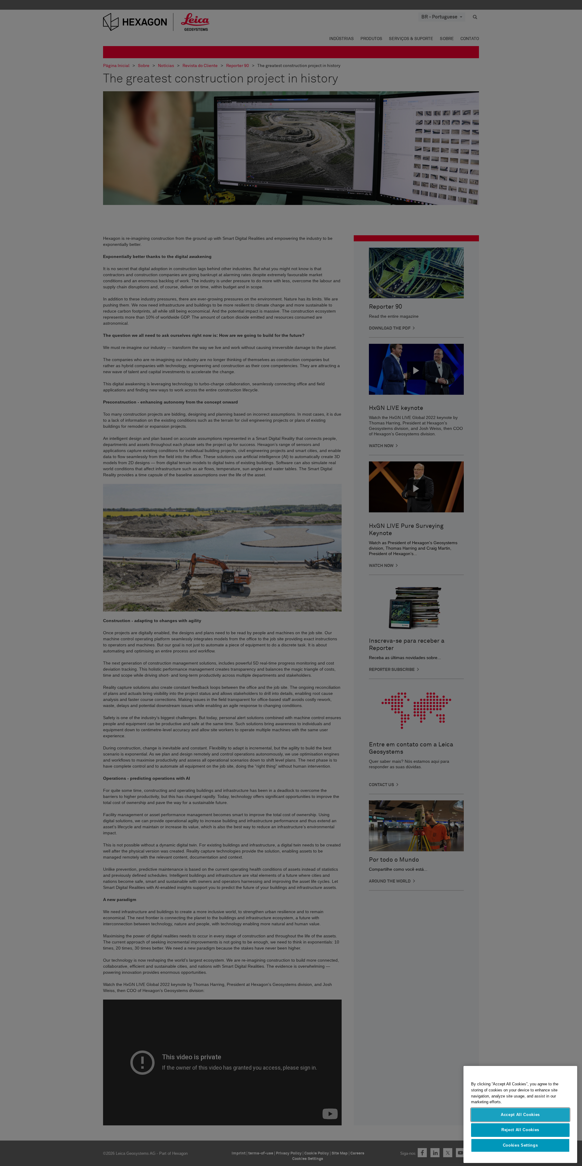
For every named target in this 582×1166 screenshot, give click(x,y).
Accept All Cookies (520, 1114)
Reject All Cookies (520, 1129)
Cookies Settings (520, 1145)
